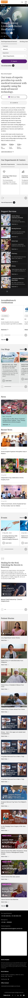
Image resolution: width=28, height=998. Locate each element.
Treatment (5, 46)
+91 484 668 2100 (16, 916)
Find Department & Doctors (9, 41)
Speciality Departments (8, 164)
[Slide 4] (6, 36)
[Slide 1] (1, 36)
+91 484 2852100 (6, 916)
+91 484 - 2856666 (6, 922)
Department (6, 53)
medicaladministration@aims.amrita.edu (11, 928)
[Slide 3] (4, 36)
